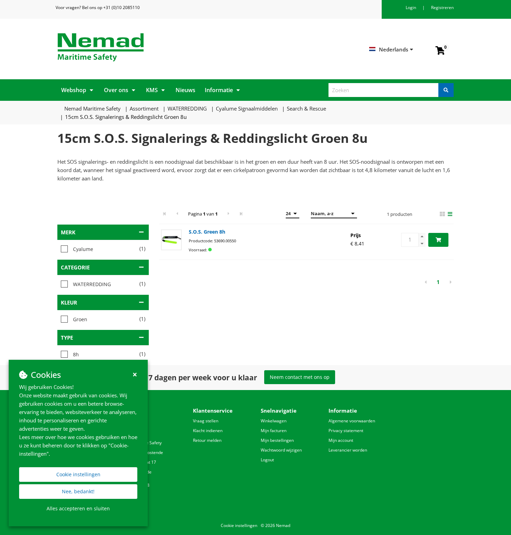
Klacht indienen (207, 430)
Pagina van (203, 214)
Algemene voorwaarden (351, 421)
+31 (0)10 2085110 (121, 7)
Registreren (442, 7)
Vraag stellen (205, 421)
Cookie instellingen (78, 474)
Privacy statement (345, 430)
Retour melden (207, 440)
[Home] (153, 47)
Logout (267, 460)
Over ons (116, 90)
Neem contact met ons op (300, 377)
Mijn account (340, 440)
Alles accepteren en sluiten (78, 508)
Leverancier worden (347, 450)
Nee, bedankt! (78, 491)
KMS (152, 90)
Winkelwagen (273, 421)
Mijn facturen (273, 430)
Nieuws (185, 90)
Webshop (73, 90)
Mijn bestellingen (277, 440)
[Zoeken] (446, 90)
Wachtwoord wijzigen (281, 450)
